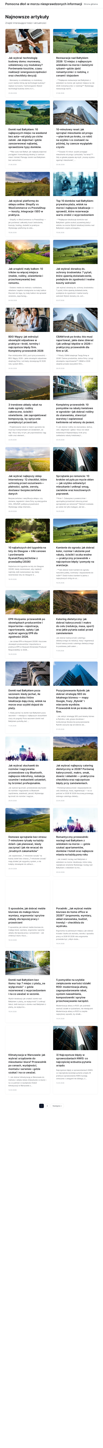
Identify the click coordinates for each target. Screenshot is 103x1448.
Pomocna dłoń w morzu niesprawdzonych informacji (43, 4)
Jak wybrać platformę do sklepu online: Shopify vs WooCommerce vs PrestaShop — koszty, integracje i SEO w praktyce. (27, 207)
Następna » (57, 1106)
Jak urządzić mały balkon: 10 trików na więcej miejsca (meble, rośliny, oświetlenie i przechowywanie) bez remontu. (25, 275)
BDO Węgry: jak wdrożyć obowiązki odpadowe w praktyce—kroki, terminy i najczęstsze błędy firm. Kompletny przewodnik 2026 (25, 343)
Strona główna (91, 4)
